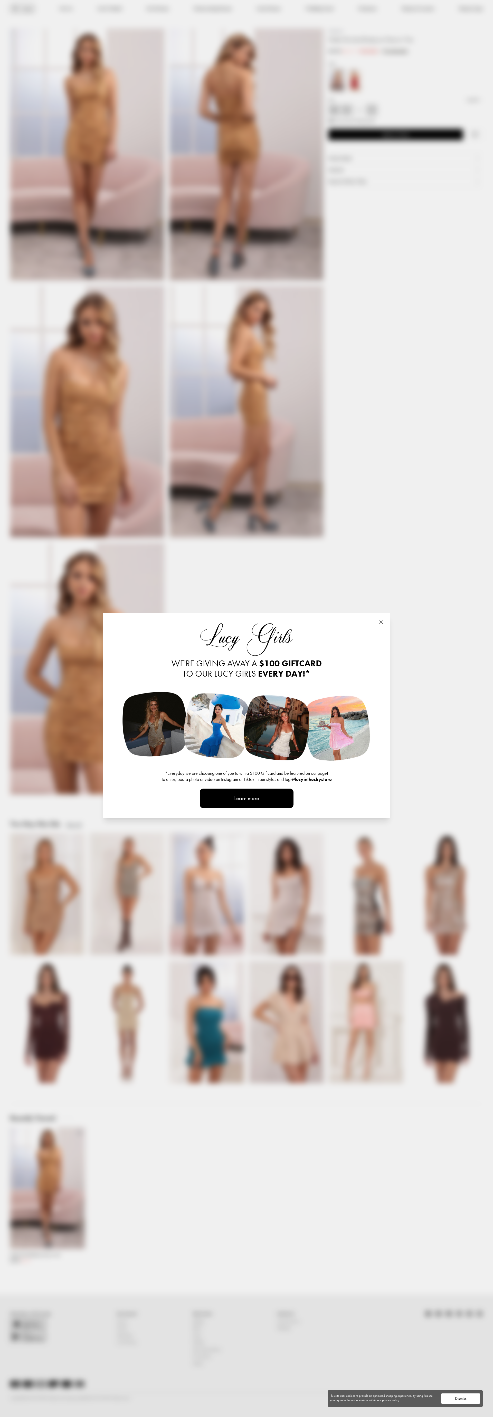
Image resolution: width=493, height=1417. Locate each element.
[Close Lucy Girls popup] (381, 622)
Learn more (246, 798)
